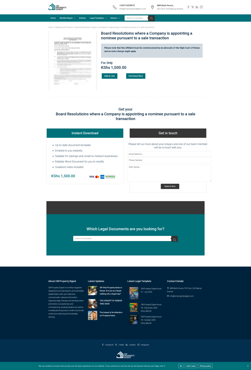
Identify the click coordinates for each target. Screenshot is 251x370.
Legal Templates (97, 18)
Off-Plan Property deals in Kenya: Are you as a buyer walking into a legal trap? (111, 291)
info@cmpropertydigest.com (132, 9)
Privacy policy (171, 366)
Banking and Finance (64, 27)
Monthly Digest (66, 18)
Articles (82, 18)
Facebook (109, 345)
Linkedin (132, 345)
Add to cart (109, 76)
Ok (181, 366)
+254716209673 (127, 5)
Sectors (113, 18)
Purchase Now (136, 76)
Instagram (144, 345)
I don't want (191, 366)
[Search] (151, 18)
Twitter (121, 345)
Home (53, 18)
